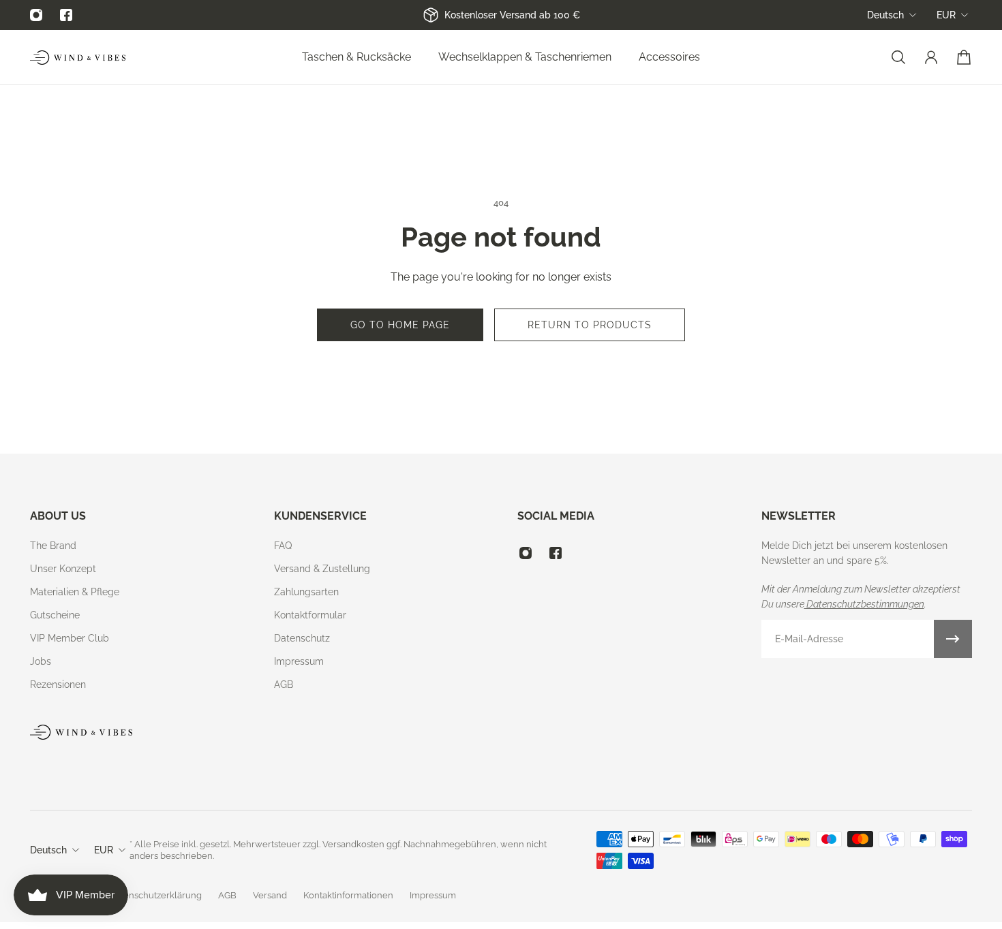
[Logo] (77, 57)
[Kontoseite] (931, 57)
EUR (946, 15)
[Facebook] (66, 15)
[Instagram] (36, 15)
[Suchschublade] (898, 57)
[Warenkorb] (963, 57)
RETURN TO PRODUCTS (590, 324)
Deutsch (885, 15)
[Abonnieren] (953, 639)
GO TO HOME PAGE (400, 324)
